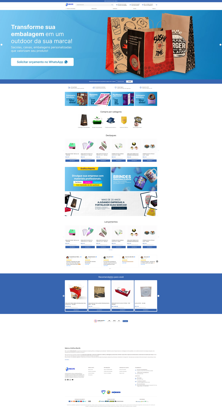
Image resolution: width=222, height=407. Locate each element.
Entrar (145, 5)
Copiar (129, 81)
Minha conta (90, 369)
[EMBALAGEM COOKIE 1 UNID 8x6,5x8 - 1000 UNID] (72, 146)
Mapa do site (121, 373)
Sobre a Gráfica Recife (108, 369)
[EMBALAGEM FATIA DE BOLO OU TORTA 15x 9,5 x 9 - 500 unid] (88, 146)
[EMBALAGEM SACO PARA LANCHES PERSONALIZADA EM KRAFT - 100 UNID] (99, 291)
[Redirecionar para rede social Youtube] (72, 379)
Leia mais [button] (68, 265)
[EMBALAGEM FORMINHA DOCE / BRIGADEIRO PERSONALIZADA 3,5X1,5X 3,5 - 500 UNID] (134, 146)
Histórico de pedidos (92, 371)
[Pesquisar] (112, 5)
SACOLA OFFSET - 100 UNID (140, 303)
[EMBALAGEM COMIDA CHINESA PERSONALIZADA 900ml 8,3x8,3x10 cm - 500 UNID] (76, 291)
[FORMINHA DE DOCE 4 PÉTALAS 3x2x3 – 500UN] (150, 146)
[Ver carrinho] (156, 4)
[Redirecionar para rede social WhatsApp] (70, 379)
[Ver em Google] (67, 257)
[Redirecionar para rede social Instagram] (65, 379)
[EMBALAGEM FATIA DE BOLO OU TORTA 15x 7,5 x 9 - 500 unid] (103, 146)
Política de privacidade (108, 371)
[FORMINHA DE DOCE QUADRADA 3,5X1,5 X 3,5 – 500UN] (119, 146)
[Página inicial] (69, 4)
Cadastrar (150, 5)
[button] (1, 45)
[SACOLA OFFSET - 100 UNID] (146, 291)
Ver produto (72, 160)
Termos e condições (107, 373)
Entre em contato (122, 369)
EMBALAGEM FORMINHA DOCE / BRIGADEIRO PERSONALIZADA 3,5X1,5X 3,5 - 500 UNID (133, 155)
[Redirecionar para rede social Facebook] (68, 379)
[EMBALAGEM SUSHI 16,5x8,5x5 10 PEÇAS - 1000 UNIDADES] (122, 291)
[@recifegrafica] (95, 321)
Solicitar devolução (123, 371)
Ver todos (110, 249)
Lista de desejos (91, 373)
